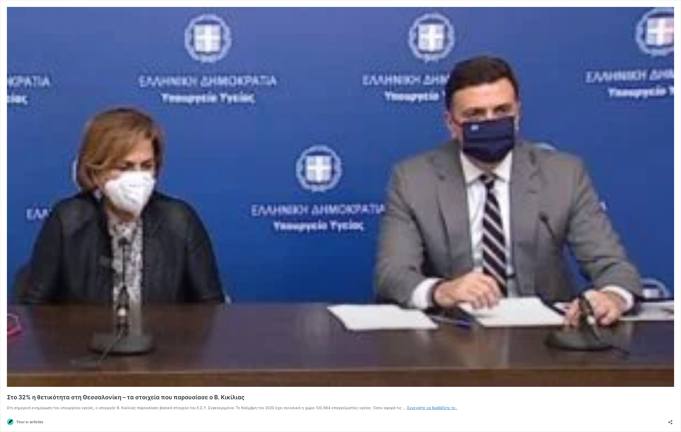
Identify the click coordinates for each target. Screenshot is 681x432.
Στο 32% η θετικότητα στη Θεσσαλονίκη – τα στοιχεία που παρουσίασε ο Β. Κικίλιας (125, 397)
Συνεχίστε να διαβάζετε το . (432, 407)
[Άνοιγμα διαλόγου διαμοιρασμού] (670, 420)
